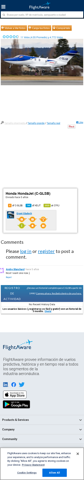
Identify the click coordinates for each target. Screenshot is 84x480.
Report (9, 277)
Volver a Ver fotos (15, 28)
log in (25, 251)
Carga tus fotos (41, 28)
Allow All (54, 472)
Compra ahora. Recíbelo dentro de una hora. (59, 293)
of (34, 205)
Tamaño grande (36, 123)
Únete (48, 311)
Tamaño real (53, 123)
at (52, 205)
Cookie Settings (27, 472)
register (46, 251)
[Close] (77, 453)
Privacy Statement (33, 464)
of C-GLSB (16, 205)
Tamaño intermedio (14, 123)
